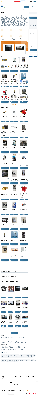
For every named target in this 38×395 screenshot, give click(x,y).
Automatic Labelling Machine (21, 356)
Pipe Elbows (15, 361)
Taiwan (6, 390)
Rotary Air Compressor (26, 355)
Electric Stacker (3, 355)
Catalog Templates (16, 383)
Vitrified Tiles (25, 360)
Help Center (3, 378)
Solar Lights (17, 360)
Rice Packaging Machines (4, 356)
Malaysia (12, 390)
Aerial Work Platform (32, 356)
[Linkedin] (32, 393)
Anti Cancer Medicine (3, 360)
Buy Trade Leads (22, 379)
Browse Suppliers (28, 379)
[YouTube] (35, 393)
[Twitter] (34, 393)
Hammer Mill (15, 356)
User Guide (3, 379)
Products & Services (8, 10)
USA (21, 390)
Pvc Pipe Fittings (3, 361)
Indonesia (14, 390)
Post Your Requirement (27, 378)
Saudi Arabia (19, 390)
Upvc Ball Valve (11, 361)
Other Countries (26, 390)
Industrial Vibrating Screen (13, 355)
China (4, 390)
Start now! (33, 56)
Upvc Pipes (7, 361)
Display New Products (21, 378)
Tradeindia (2, 3)
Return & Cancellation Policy (4, 381)
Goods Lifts (21, 360)
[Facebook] (30, 393)
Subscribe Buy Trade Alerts (22, 381)
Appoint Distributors (16, 384)
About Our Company (10, 377)
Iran (23, 390)
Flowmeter (21, 355)
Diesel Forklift (27, 356)
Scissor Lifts (7, 355)
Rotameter (18, 355)
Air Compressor (9, 360)
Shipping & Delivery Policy (4, 383)
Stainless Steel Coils (30, 360)
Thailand (9, 390)
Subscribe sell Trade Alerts (28, 381)
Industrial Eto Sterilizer (33, 355)
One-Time (31, 43)
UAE (16, 390)
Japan (2, 390)
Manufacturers (33, 377)
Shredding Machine (10, 356)
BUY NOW (4, 121)
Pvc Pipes (35, 360)
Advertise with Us (16, 377)
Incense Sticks (13, 360)
